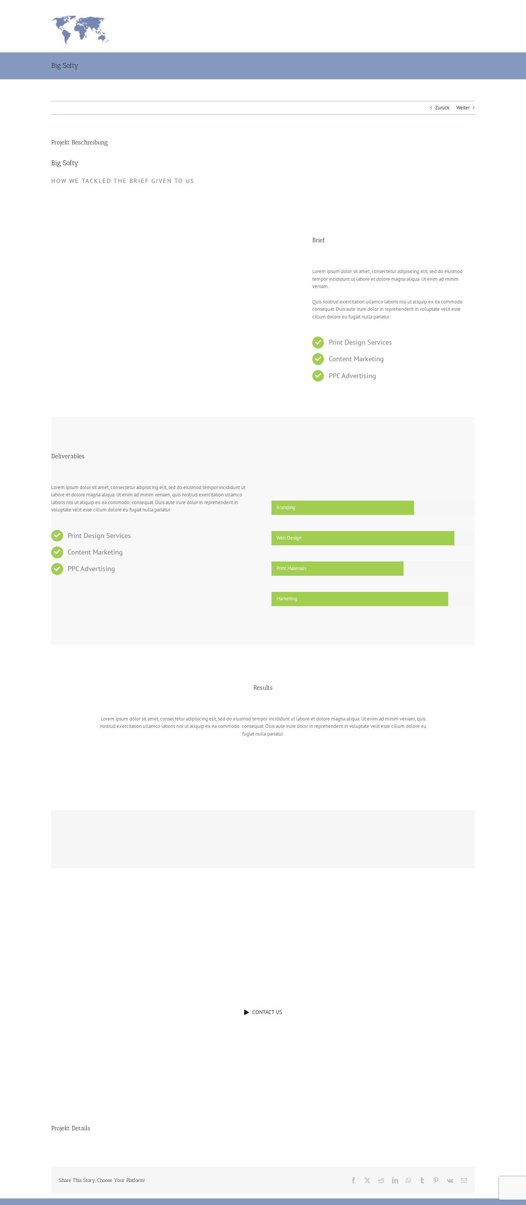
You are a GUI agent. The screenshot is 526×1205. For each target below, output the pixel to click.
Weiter (463, 107)
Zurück (442, 107)
